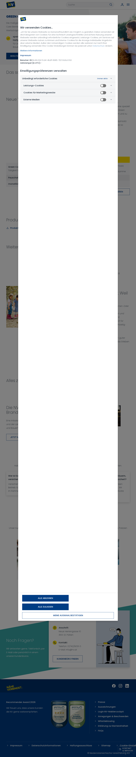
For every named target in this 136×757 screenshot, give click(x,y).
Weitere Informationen (31, 50)
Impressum (25, 55)
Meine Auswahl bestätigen (68, 615)
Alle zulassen (45, 606)
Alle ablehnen (45, 598)
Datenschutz (99, 46)
